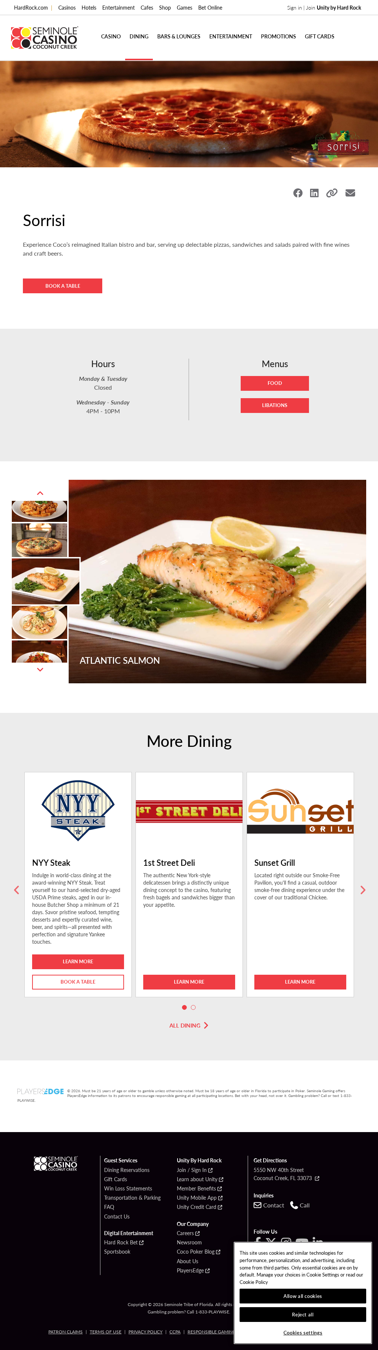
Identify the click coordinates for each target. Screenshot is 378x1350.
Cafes (147, 7)
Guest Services (120, 1160)
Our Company (193, 1224)
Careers (185, 1233)
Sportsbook (117, 1251)
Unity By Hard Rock (199, 1160)
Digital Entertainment (128, 1233)
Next (40, 670)
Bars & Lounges (178, 36)
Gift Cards (319, 36)
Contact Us (117, 1216)
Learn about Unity (197, 1179)
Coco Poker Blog (195, 1251)
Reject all (303, 1314)
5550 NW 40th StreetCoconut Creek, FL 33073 (283, 1174)
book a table (78, 981)
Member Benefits (196, 1188)
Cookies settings (303, 1332)
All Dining (184, 1025)
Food (275, 382)
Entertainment (118, 7)
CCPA (175, 1331)
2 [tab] (193, 1007)
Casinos (67, 7)
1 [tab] (184, 1007)
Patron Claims (65, 1331)
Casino (111, 36)
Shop (165, 7)
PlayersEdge (190, 1270)
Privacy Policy (145, 1331)
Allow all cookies (303, 1295)
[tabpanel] (78, 890)
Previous (40, 493)
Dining (139, 36)
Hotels (89, 7)
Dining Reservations (127, 1170)
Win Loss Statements (128, 1188)
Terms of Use (105, 1331)
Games (184, 7)
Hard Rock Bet (121, 1242)
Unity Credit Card (196, 1207)
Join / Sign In (192, 1170)
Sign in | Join (324, 7)
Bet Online (210, 7)
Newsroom (189, 1242)
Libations (274, 405)
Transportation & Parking (132, 1198)
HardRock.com (33, 7)
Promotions (278, 36)
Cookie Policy (254, 1281)
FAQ (109, 1207)
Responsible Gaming (212, 1331)
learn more (78, 961)
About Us (187, 1261)
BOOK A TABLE (62, 285)
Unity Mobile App (197, 1198)
